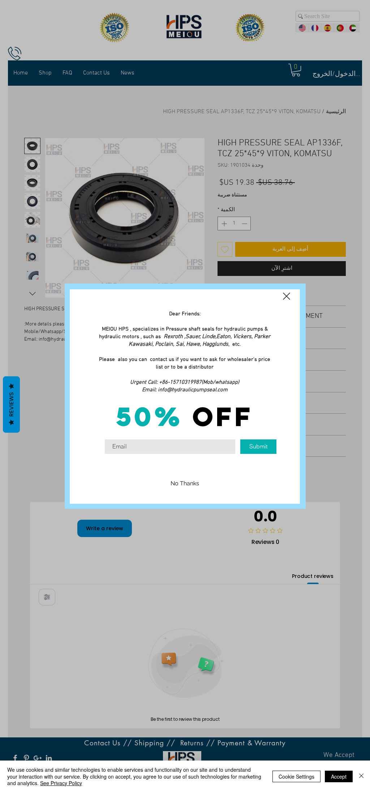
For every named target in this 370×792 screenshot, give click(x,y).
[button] (286, 296)
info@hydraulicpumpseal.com (193, 390)
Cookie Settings (296, 776)
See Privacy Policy (61, 783)
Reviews (11, 404)
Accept (339, 776)
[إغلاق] (361, 776)
